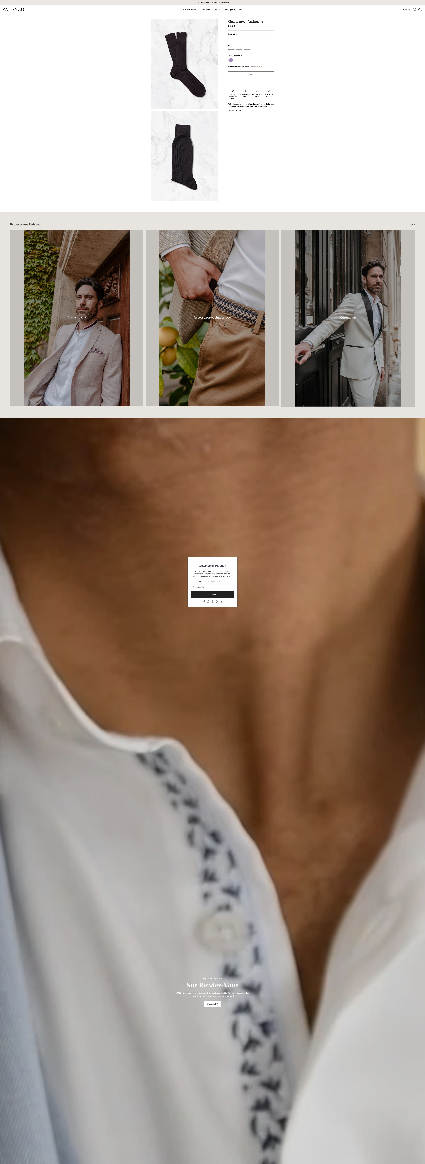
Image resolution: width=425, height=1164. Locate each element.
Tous (413, 225)
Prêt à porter (77, 317)
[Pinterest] (217, 601)
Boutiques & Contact (233, 9)
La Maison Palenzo (188, 9)
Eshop (217, 9)
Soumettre (212, 594)
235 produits (76, 320)
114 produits (212, 320)
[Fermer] (234, 560)
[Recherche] (414, 9)
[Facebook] (204, 601)
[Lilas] (231, 60)
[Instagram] (208, 601)
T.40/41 (231, 49)
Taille (230, 46)
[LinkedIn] (221, 601)
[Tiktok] (212, 601)
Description (232, 34)
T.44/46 (247, 49)
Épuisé (251, 75)
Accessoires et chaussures (212, 317)
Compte (406, 9)
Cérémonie (348, 317)
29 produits (348, 320)
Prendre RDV (212, 1004)
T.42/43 (239, 49)
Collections (205, 9)
